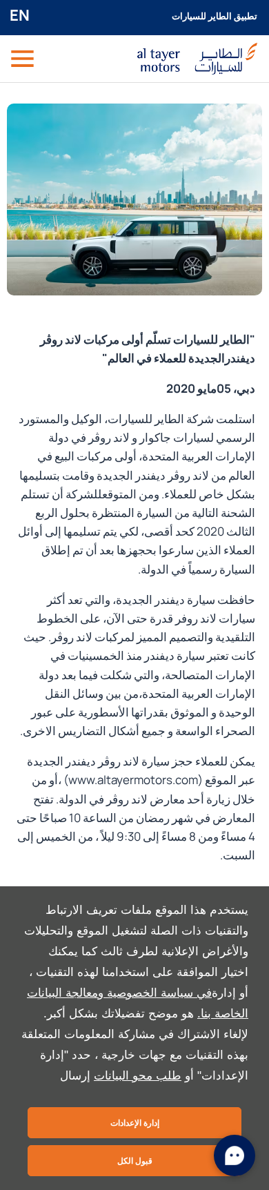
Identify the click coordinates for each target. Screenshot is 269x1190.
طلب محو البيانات (137, 1075)
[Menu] (24, 59)
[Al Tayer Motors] (197, 58)
